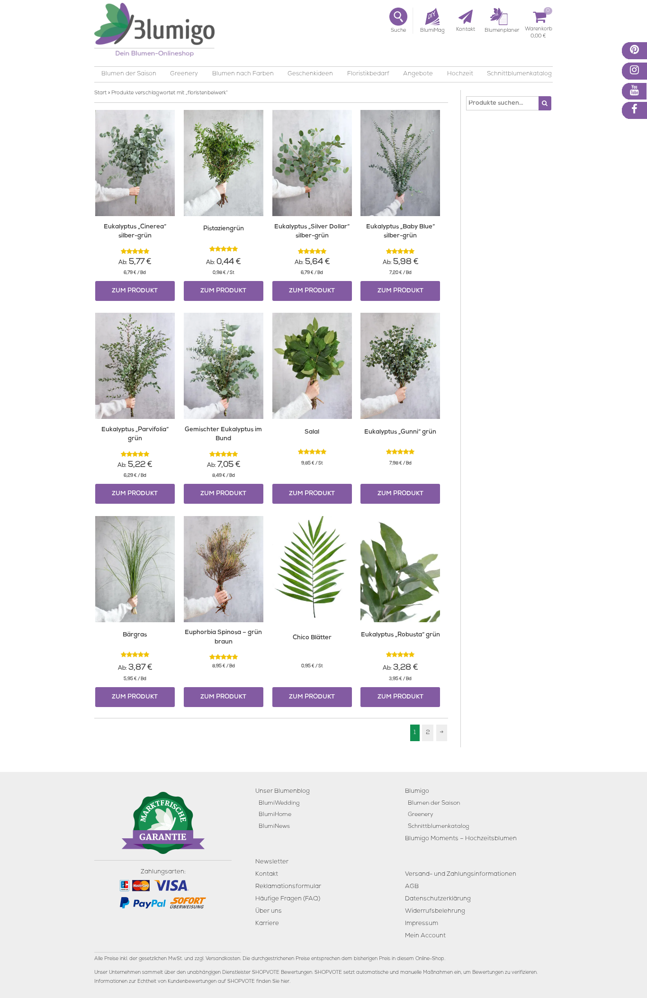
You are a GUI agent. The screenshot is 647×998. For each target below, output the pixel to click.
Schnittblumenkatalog (519, 74)
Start (100, 93)
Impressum (421, 924)
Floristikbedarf (368, 74)
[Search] (545, 103)
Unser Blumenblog (282, 792)
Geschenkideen (310, 74)
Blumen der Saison (128, 74)
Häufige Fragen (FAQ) (287, 899)
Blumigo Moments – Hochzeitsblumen (461, 839)
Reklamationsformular (288, 887)
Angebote (418, 74)
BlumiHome (275, 815)
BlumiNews (274, 827)
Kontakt (266, 874)
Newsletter (271, 862)
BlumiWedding (279, 803)
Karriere (267, 924)
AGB (412, 887)
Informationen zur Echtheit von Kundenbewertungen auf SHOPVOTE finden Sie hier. (192, 982)
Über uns (268, 911)
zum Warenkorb (538, 30)
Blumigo (417, 792)
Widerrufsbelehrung (435, 911)
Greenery (184, 74)
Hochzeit (460, 74)
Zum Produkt (135, 291)
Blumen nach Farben (243, 74)
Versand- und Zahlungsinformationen (460, 874)
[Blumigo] (154, 33)
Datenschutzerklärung (438, 899)
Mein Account (425, 936)
